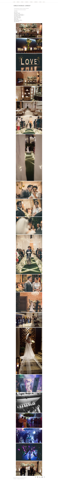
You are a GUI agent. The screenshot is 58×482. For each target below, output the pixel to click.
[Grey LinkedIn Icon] (40, 477)
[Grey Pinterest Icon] (44, 477)
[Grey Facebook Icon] (35, 477)
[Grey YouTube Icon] (42, 477)
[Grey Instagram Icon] (37, 477)
